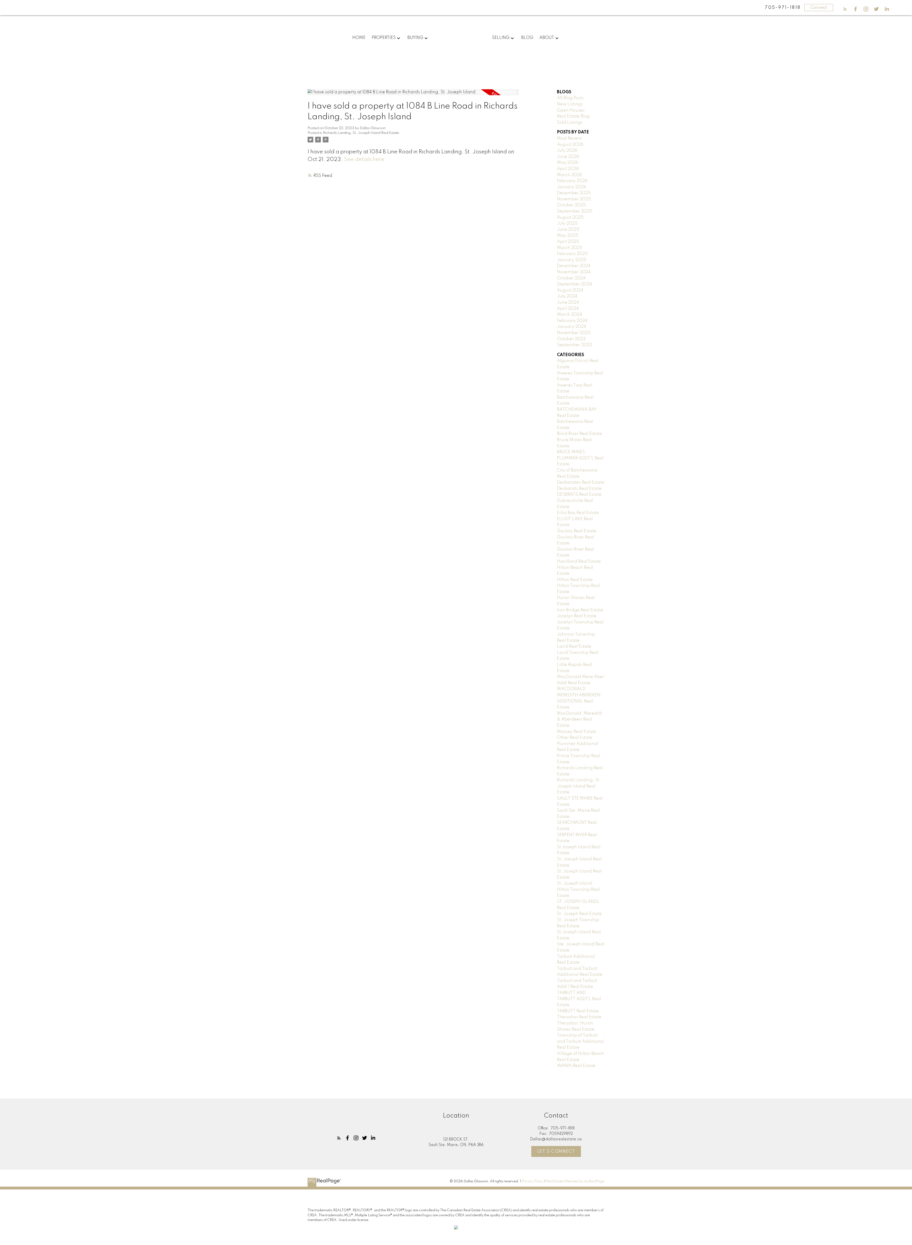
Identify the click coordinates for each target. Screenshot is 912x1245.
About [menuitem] (546, 38)
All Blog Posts (570, 98)
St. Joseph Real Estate (579, 914)
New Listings (570, 104)
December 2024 (573, 266)
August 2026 (570, 144)
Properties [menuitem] (384, 38)
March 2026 (569, 175)
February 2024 (572, 321)
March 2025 (569, 248)
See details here (364, 159)
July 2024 (567, 296)
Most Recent (569, 138)
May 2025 (567, 235)
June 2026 (568, 157)
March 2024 (569, 314)
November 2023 (574, 333)
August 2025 (570, 217)
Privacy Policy (533, 1181)
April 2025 (568, 242)
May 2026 (567, 162)
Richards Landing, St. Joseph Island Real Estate (361, 133)
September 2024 (574, 284)
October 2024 (571, 278)
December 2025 (574, 193)
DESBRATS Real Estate (579, 494)
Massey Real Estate (576, 732)
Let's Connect (556, 1151)
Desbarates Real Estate (580, 482)
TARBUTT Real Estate (578, 1011)
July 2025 (567, 223)
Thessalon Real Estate (579, 1017)
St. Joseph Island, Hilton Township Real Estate (578, 889)
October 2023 (571, 339)
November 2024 (574, 272)
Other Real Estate (574, 738)
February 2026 (572, 181)
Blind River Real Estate (579, 434)
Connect (818, 7)
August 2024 (570, 290)
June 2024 (568, 302)
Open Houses (570, 110)
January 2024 (571, 327)
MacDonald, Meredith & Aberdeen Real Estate (580, 719)
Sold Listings (570, 122)
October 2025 (571, 205)
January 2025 (571, 260)
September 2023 (574, 345)
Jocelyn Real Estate (576, 616)
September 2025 (574, 211)
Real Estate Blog (573, 116)
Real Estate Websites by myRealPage (575, 1181)
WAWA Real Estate (576, 1066)
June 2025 (568, 229)
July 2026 (567, 150)
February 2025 (572, 254)
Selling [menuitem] (500, 38)
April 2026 (568, 169)
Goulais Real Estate (576, 531)
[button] (845, 9)
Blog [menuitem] (527, 38)
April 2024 (568, 309)
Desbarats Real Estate (579, 488)
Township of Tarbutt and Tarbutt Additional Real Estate (580, 1041)
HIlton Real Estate (575, 580)
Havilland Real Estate (579, 561)
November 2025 (574, 199)
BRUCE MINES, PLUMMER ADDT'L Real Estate (580, 458)
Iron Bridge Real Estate (580, 610)
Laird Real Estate (574, 646)
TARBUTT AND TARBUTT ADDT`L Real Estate (579, 999)
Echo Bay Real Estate (578, 513)
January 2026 (571, 187)
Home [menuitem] (359, 38)
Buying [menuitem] (415, 38)
